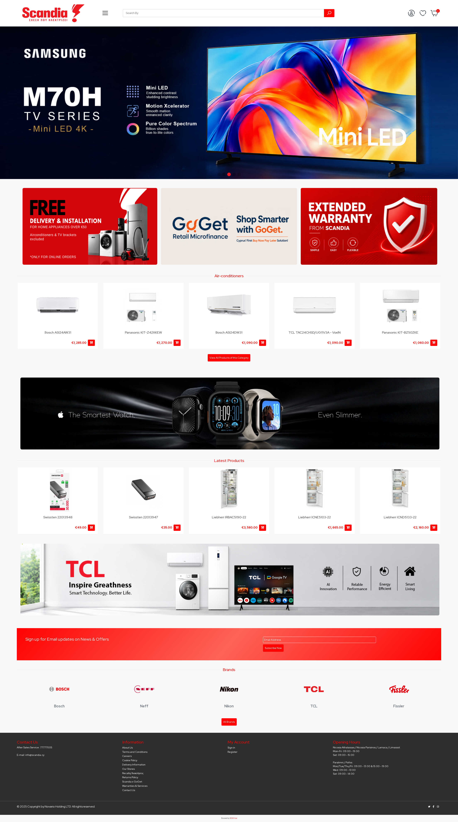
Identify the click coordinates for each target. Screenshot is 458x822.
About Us (127, 747)
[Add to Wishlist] (93, 289)
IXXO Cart (233, 818)
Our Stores (128, 768)
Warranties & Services (134, 785)
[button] (219, 174)
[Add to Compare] (93, 296)
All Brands (229, 721)
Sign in (231, 747)
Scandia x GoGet (132, 781)
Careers (127, 756)
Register (232, 752)
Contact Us (128, 790)
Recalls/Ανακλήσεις (132, 773)
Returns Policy (130, 777)
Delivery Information (133, 764)
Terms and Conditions (134, 752)
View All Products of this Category (229, 357)
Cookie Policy (129, 760)
